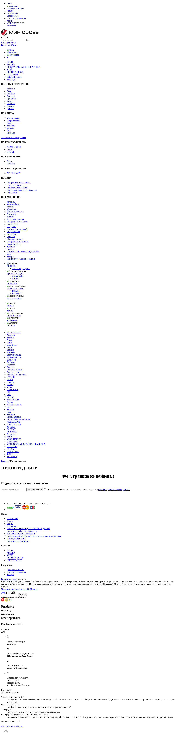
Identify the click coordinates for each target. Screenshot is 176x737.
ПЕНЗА (10, 449)
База (9, 254)
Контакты (11, 26)
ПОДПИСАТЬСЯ (35, 490)
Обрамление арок (15, 239)
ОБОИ (10, 62)
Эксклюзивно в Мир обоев (13, 137)
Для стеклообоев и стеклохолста (22, 190)
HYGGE (11, 152)
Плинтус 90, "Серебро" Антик (21, 259)
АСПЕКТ (11, 429)
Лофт (9, 123)
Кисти (10, 310)
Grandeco (11, 367)
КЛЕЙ (10, 69)
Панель (10, 249)
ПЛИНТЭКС (13, 451)
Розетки (10, 216)
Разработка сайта (9, 579)
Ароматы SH (18, 276)
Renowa (10, 409)
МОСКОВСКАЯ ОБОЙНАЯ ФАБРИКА (26, 444)
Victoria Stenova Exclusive (18, 419)
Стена (9, 161)
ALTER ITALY (14, 173)
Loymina (10, 382)
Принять (34, 589)
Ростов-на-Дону (8, 45)
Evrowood (11, 360)
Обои (9, 3)
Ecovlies (10, 350)
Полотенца (12, 283)
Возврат (10, 574)
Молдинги (11, 209)
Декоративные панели (17, 221)
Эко (8, 130)
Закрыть (22, 594)
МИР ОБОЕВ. (15, 23)
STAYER (11, 414)
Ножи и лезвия (14, 315)
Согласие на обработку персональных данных (28, 528)
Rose (9, 412)
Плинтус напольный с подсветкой (23, 251)
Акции (10, 21)
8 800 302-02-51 (8, 726)
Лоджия (10, 106)
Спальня (11, 96)
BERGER (11, 266)
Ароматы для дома (21, 268)
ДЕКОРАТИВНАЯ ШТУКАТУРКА (23, 67)
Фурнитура (12, 320)
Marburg (10, 384)
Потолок (11, 164)
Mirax (9, 387)
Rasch (9, 407)
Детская (10, 108)
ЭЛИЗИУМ (12, 456)
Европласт (11, 434)
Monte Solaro (12, 389)
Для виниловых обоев (17, 187)
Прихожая (11, 98)
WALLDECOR (13, 422)
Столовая (11, 103)
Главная (5, 461)
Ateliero (10, 337)
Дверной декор (14, 244)
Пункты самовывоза (16, 18)
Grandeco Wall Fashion (17, 374)
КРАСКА (11, 64)
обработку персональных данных (114, 489)
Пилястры (11, 234)
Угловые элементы (15, 212)
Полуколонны (13, 231)
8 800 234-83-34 (8, 42)
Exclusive (11, 362)
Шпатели (11, 325)
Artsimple (11, 335)
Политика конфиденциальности (22, 531)
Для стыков (12, 192)
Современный (13, 120)
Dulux (9, 149)
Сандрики (11, 226)
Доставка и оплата (15, 8)
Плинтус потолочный (17, 229)
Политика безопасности (18, 541)
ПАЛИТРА (12, 446)
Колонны (11, 202)
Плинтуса (11, 214)
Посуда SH (17, 293)
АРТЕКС (11, 427)
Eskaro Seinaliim (14, 355)
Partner (10, 402)
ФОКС (10, 454)
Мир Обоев (12, 441)
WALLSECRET (14, 424)
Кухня (9, 101)
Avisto (9, 340)
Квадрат (10, 256)
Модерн (10, 128)
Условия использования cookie (21, 533)
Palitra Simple (13, 399)
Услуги (10, 11)
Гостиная (11, 94)
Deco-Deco (12, 345)
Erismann (11, 352)
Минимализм (13, 118)
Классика (11, 125)
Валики (10, 305)
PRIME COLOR (14, 147)
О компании (12, 6)
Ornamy (10, 397)
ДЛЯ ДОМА (12, 74)
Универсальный (14, 185)
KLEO (10, 379)
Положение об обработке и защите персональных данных (34, 536)
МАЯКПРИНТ (14, 439)
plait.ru (19, 726)
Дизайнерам (12, 16)
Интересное (12, 13)
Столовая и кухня (15, 288)
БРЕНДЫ (11, 79)
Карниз (10, 207)
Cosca (9, 342)
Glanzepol (11, 365)
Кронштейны (13, 204)
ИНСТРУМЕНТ (14, 77)
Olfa (8, 392)
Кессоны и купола (15, 219)
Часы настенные (14, 298)
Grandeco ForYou (14, 370)
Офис (9, 91)
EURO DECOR (14, 357)
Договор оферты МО (16, 538)
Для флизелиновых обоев (19, 182)
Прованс (11, 133)
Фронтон (11, 246)
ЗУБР (9, 437)
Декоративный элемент (18, 241)
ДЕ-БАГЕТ (12, 432)
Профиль (11, 236)
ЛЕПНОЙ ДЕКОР (15, 72)
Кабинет (11, 89)
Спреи (15, 278)
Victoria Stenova (14, 417)
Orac (9, 394)
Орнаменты (12, 224)
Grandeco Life (13, 372)
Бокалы (15, 291)
